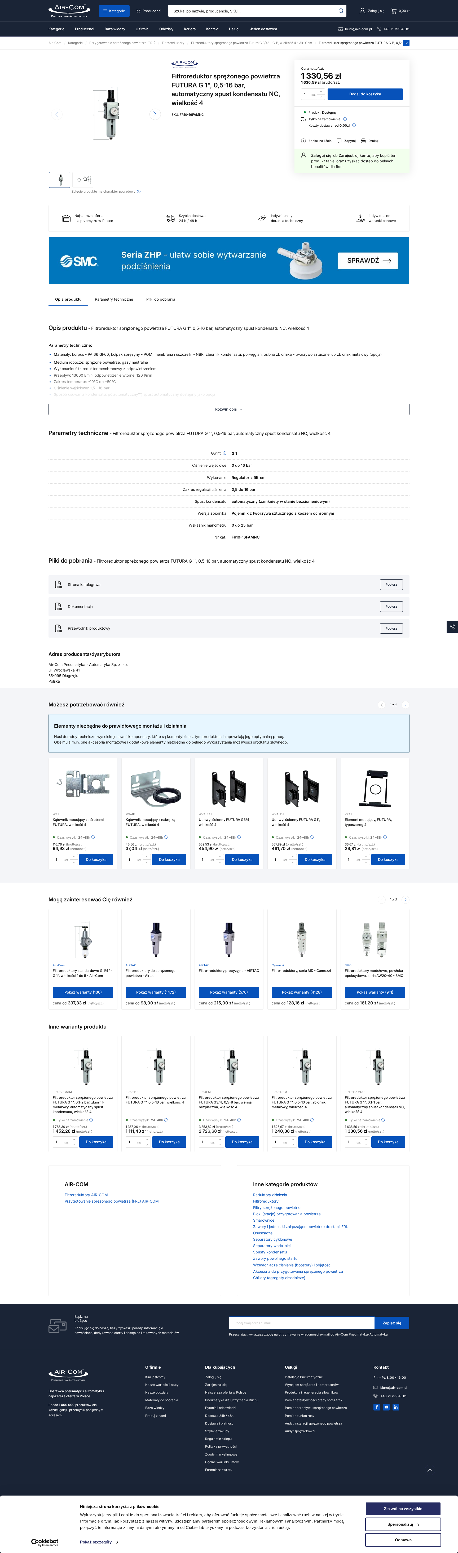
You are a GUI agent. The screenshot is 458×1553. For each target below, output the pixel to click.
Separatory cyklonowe (272, 1239)
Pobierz (391, 584)
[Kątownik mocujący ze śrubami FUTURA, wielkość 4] (82, 788)
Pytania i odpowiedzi (220, 1408)
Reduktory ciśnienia (270, 1194)
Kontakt (212, 29)
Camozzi (278, 965)
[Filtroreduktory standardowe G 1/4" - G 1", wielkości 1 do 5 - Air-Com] (83, 939)
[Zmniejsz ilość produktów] (321, 97)
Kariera (190, 29)
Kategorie (117, 11)
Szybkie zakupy (217, 1431)
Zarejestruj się (216, 1385)
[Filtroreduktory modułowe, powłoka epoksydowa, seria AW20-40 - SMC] (375, 939)
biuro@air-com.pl (358, 29)
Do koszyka (96, 859)
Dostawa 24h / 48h (219, 1416)
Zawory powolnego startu (275, 1258)
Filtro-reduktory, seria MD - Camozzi (301, 970)
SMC (348, 965)
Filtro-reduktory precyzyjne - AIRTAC (229, 970)
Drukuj (373, 141)
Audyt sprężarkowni (300, 1431)
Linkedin (396, 1407)
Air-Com (59, 965)
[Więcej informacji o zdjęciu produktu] (138, 191)
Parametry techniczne (114, 299)
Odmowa (403, 1540)
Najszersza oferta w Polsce (225, 1392)
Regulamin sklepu (218, 1439)
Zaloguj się (321, 155)
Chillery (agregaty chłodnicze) (279, 1277)
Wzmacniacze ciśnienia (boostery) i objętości (292, 1265)
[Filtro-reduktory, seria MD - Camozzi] (301, 939)
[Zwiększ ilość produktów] (321, 91)
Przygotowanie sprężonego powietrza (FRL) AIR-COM (112, 1201)
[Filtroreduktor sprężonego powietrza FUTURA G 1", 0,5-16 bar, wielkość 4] (156, 1066)
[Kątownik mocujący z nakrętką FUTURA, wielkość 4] (156, 788)
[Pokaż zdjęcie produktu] (59, 180)
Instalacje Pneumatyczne (304, 1377)
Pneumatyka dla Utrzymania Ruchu (231, 1400)
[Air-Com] (184, 67)
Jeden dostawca (263, 29)
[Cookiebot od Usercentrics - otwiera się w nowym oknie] (45, 1543)
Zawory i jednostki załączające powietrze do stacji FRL (300, 1226)
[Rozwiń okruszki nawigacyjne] (406, 43)
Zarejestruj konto (354, 155)
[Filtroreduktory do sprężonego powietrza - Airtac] (156, 939)
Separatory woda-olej (271, 1245)
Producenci (152, 11)
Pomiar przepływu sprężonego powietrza (316, 1408)
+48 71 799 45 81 (396, 29)
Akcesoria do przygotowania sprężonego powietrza (298, 1271)
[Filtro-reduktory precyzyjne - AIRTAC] (229, 939)
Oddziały (166, 29)
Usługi (234, 29)
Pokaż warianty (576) (229, 992)
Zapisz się (392, 1323)
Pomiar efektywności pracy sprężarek (313, 1400)
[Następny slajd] (155, 114)
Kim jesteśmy (155, 1377)
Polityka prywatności (221, 1446)
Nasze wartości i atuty (162, 1385)
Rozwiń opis (226, 409)
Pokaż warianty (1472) (156, 992)
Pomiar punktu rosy (299, 1416)
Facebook (377, 1407)
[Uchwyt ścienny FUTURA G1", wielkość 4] (302, 788)
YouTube (386, 1407)
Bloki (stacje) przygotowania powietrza (287, 1214)
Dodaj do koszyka (365, 94)
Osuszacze (262, 1233)
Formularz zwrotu (218, 1470)
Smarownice (263, 1220)
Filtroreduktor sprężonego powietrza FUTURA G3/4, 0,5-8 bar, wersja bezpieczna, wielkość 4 (229, 1102)
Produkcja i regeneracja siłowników (311, 1392)
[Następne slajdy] (405, 705)
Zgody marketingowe (221, 1454)
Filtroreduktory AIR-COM (86, 1194)
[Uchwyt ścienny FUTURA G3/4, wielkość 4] (229, 788)
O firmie (142, 29)
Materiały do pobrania (161, 1400)
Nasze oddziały (156, 1392)
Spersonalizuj (400, 1524)
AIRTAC (131, 965)
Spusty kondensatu (270, 1252)
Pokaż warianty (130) (83, 992)
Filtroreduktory (266, 1201)
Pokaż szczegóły (96, 1542)
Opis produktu (68, 299)
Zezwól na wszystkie (403, 1508)
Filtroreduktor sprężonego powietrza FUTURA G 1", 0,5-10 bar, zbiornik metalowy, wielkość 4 (302, 1102)
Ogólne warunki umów (222, 1462)
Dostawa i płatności (219, 1423)
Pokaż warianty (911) (375, 992)
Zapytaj (350, 141)
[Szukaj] (341, 11)
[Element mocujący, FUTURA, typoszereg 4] (375, 788)
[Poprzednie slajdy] (382, 705)
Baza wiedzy (115, 29)
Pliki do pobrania (160, 299)
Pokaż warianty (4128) (302, 992)
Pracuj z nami (155, 1416)
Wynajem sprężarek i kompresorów (312, 1385)
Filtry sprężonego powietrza (277, 1207)
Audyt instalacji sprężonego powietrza (313, 1423)
